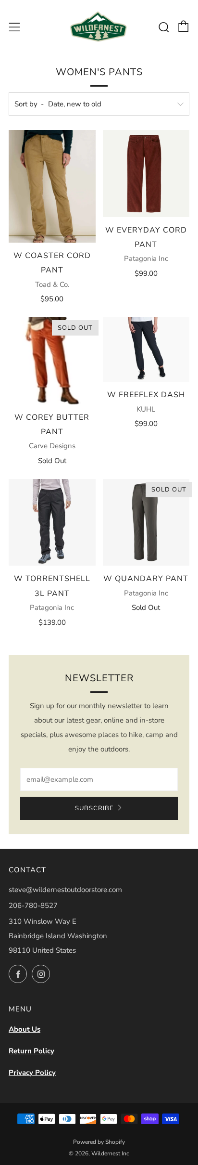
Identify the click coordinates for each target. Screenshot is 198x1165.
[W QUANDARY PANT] (146, 522)
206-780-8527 (33, 905)
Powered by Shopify (99, 1142)
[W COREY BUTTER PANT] (52, 360)
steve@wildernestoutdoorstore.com (65, 889)
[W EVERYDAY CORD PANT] (146, 173)
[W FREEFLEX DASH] (146, 349)
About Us (24, 1029)
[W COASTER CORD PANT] (52, 186)
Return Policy (31, 1051)
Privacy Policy (32, 1072)
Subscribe (94, 808)
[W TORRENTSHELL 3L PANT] (52, 522)
